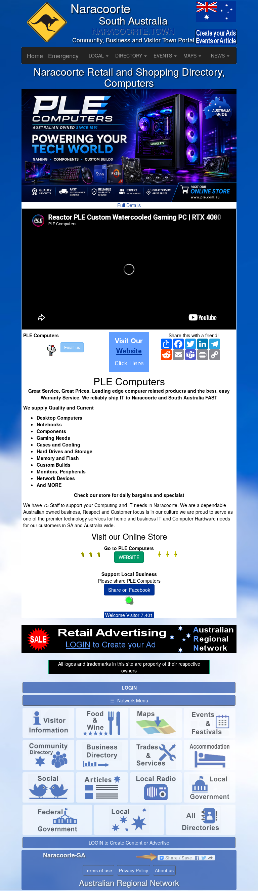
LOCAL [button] (97, 55)
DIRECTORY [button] (129, 55)
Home (35, 55)
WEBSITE (129, 557)
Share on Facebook (129, 589)
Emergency (63, 55)
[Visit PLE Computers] (129, 352)
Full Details (129, 205)
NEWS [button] (218, 55)
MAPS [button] (190, 55)
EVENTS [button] (163, 55)
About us (164, 870)
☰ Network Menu (129, 700)
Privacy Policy (133, 870)
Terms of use (98, 870)
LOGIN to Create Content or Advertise (129, 842)
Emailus (72, 347)
